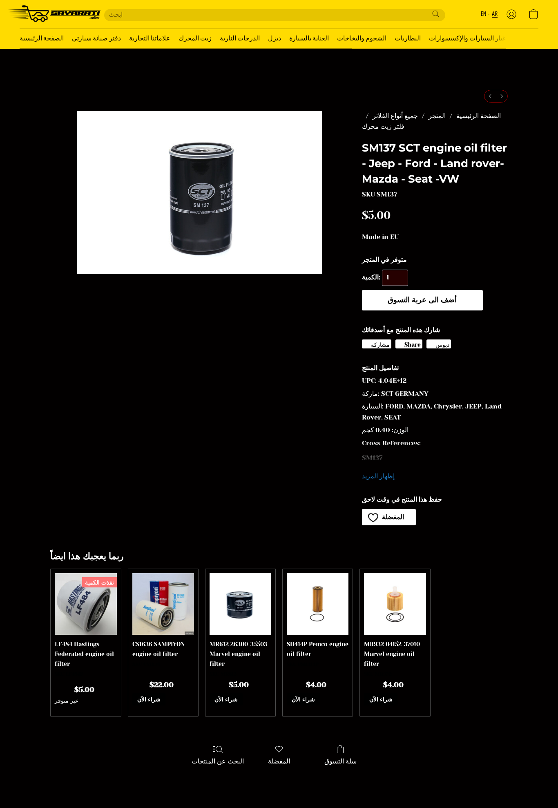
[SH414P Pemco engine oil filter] (317, 604)
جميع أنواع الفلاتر (395, 116)
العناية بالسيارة (309, 39)
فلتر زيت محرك (383, 126)
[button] (54, 14)
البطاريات (408, 39)
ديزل (274, 39)
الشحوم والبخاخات (361, 39)
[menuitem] (490, 96)
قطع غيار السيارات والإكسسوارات (474, 39)
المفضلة (279, 761)
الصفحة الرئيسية (42, 39)
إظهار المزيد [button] (378, 476)
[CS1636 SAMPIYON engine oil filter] (163, 604)
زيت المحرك (195, 39)
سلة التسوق (340, 761)
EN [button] (483, 14)
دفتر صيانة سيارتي (96, 39)
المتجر (437, 116)
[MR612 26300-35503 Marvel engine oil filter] (240, 604)
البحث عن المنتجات (218, 761)
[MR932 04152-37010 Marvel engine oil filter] (395, 604)
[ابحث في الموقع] (436, 14)
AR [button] (495, 14)
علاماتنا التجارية (149, 39)
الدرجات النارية (240, 39)
